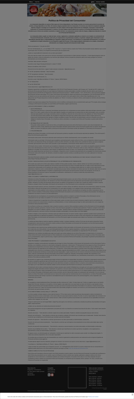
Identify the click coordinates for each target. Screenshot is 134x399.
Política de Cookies (93, 396)
